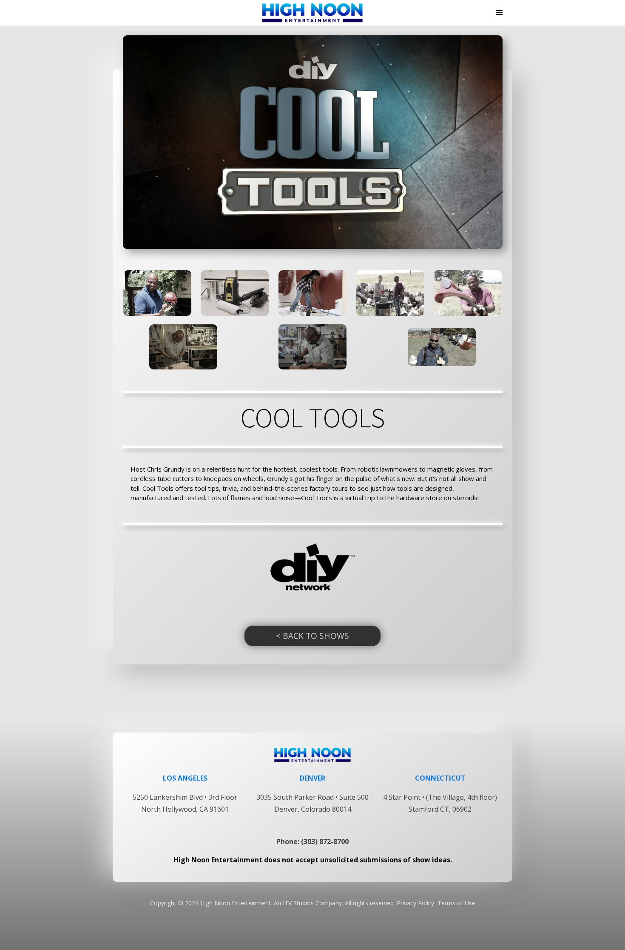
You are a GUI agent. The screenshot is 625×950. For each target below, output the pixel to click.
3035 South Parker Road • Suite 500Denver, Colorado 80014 (312, 803)
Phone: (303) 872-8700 (312, 841)
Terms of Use (456, 903)
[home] (312, 13)
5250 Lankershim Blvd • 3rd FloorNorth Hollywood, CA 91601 (185, 803)
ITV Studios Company (312, 903)
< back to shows (312, 635)
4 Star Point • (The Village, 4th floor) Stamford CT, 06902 (440, 803)
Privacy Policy (415, 903)
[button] (499, 13)
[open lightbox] (157, 293)
